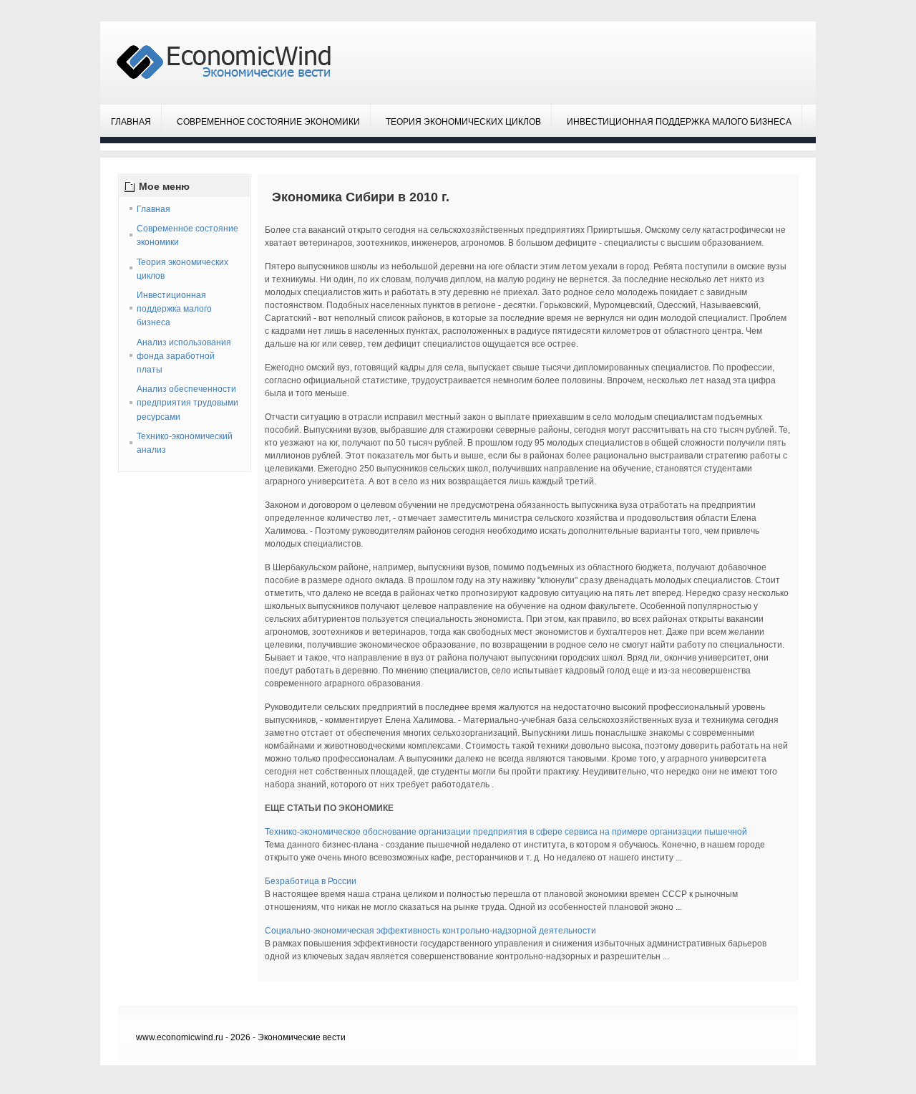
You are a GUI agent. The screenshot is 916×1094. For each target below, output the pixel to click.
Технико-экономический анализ (185, 443)
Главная (131, 122)
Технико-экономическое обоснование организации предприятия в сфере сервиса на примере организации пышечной (506, 832)
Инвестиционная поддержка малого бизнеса (679, 122)
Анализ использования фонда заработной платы (184, 356)
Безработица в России (310, 881)
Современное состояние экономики (268, 122)
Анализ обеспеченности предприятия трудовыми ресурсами (187, 402)
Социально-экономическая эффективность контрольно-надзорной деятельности (430, 931)
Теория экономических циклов (463, 122)
